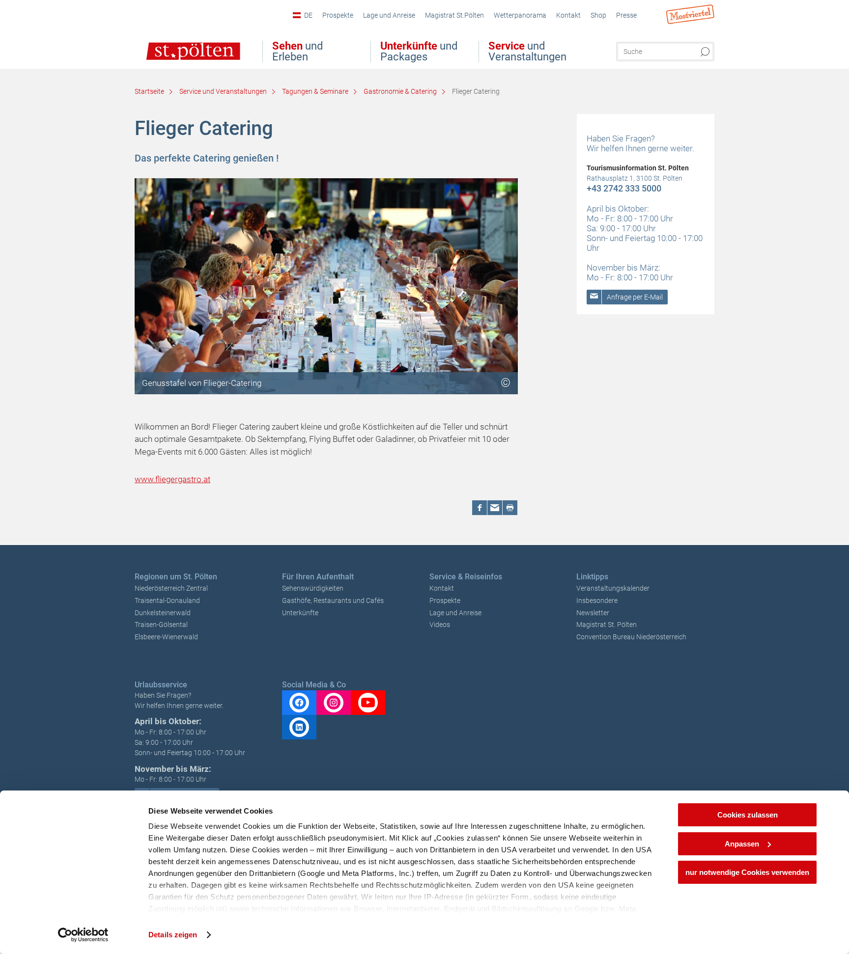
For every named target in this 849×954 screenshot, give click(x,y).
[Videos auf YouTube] (368, 702)
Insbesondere (597, 600)
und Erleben (297, 51)
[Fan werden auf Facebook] (299, 702)
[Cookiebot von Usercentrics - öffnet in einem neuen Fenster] (83, 934)
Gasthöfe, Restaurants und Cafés (333, 600)
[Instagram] (333, 702)
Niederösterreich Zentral (171, 588)
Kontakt (441, 588)
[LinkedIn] (299, 727)
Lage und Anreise (455, 613)
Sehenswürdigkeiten (312, 588)
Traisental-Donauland (167, 600)
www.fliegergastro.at (172, 479)
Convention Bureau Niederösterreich (631, 637)
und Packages (418, 51)
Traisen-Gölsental (161, 624)
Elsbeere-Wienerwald (166, 637)
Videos (439, 624)
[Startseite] (183, 58)
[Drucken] (510, 507)
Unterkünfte (300, 613)
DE (308, 15)
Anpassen (742, 844)
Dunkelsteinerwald (163, 613)
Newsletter (592, 613)
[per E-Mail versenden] (494, 507)
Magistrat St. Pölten (606, 624)
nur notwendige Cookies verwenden (747, 872)
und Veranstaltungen (527, 51)
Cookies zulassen (747, 815)
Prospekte (444, 600)
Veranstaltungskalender (613, 588)
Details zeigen (172, 934)
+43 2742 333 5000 (624, 188)
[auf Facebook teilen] (479, 507)
